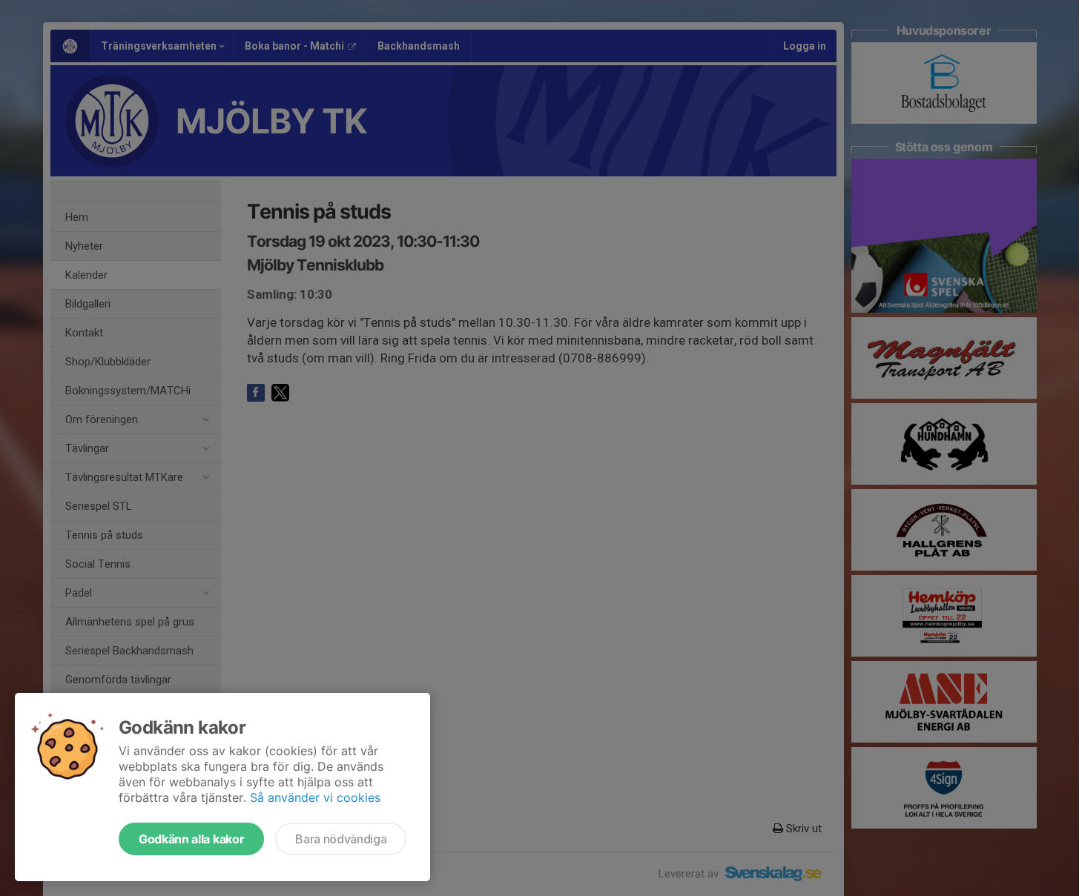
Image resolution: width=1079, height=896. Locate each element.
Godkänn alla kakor (191, 839)
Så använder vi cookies (315, 797)
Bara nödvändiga (340, 839)
